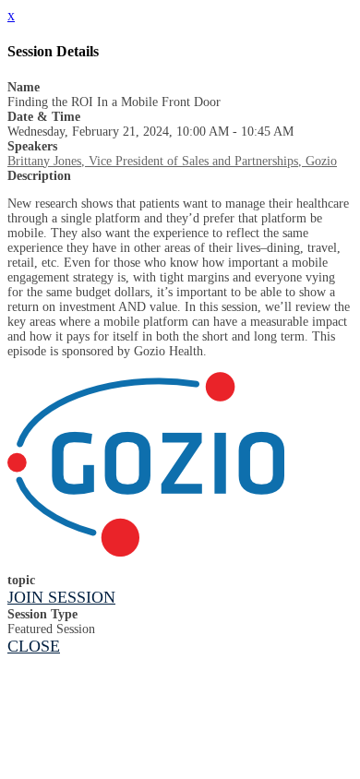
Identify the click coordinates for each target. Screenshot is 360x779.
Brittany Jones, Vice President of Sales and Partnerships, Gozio (172, 161)
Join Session (61, 597)
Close (33, 646)
